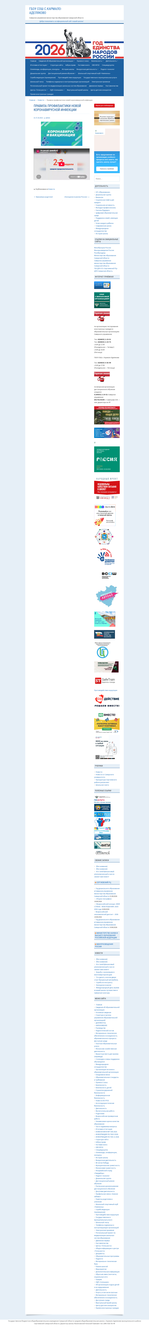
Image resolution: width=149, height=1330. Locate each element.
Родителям (100, 1113)
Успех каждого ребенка (104, 223)
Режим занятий (102, 1266)
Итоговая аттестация (38, 65)
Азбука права (70, 65)
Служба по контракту (104, 982)
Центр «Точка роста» (38, 90)
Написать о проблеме (107, 169)
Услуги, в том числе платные (106, 1292)
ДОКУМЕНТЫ (101, 1023)
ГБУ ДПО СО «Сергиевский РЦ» (105, 268)
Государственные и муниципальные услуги (100, 77)
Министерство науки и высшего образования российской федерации (106, 935)
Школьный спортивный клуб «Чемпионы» (94, 73)
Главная (33, 61)
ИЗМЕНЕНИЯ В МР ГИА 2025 (106, 1132)
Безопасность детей (103, 1087)
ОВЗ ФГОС (96, 65)
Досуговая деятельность (105, 1191)
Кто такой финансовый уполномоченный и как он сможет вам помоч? (104, 874)
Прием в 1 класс (83, 61)
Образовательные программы (107, 1256)
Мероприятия (101, 1269)
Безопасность (96, 61)
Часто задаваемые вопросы (106, 1126)
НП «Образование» (103, 192)
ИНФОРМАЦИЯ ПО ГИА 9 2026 (107, 1134)
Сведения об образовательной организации (56, 61)
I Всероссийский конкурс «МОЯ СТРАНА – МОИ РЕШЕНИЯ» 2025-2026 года (107, 906)
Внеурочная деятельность (87, 69)
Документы (100, 1253)
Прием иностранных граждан (41, 94)
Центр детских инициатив (101, 90)
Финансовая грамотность (106, 1168)
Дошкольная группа (38, 73)
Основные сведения (103, 1012)
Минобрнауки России (102, 248)
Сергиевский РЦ (104, 882)
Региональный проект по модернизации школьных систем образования (58, 86)
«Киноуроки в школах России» (76, 197)
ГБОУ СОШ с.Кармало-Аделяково (45, 11)
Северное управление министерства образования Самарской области (105, 263)
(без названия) (101, 866)
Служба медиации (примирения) (43, 77)
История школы (68, 69)
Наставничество (112, 86)
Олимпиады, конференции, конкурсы (44, 69)
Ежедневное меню (103, 1075)
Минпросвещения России (104, 250)
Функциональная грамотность (108, 1165)
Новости (51, 189)
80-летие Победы (102, 1163)
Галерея (99, 1279)
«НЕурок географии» (104, 899)
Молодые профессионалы (106, 208)
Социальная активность (105, 205)
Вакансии (99, 197)
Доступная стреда (103, 1300)
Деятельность (111, 61)
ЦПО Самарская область (103, 271)
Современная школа (103, 226)
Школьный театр (37, 82)
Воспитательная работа (105, 1111)
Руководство (101, 1028)
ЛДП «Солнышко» (56, 90)
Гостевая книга (84, 65)
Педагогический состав (105, 1030)
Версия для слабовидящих (104, 105)
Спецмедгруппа (108, 65)
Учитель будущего (103, 210)
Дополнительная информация (108, 1272)
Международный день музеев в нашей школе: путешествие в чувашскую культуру (106, 990)
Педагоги (99, 1259)
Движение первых (96, 86)
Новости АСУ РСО (102, 1100)
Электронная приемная (101, 82)
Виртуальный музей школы (77, 90)
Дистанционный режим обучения (61, 73)
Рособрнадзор (99, 253)
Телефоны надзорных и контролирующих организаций (67, 82)
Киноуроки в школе (103, 985)
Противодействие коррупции (69, 77)
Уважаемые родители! (44, 197)
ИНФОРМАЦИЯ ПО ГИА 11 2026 (107, 1137)
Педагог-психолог (108, 69)
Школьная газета (102, 785)
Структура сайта (56, 65)
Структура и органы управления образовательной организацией (105, 1017)
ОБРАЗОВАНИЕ (101, 1025)
